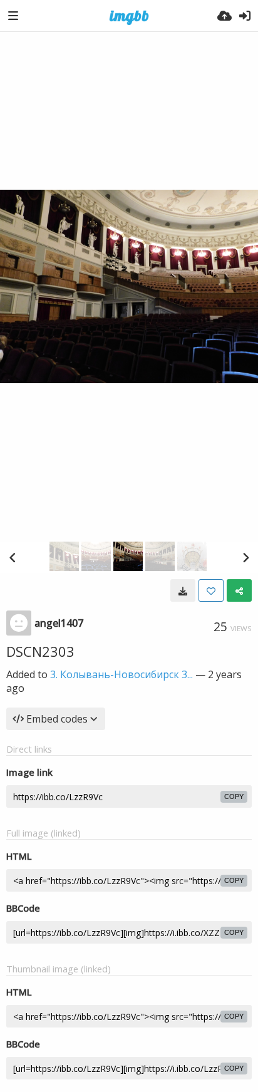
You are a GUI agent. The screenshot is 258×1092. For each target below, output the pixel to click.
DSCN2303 (40, 651)
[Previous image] (12, 557)
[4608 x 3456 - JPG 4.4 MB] (182, 590)
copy (234, 796)
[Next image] (245, 557)
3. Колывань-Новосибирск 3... (121, 674)
